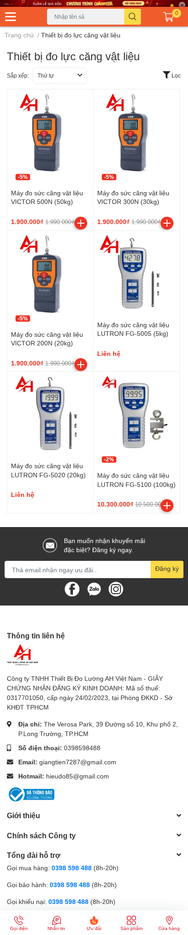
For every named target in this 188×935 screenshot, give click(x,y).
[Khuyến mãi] (94, 3)
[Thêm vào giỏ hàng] (80, 223)
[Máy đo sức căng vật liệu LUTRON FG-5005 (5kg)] (136, 274)
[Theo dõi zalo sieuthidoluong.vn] (94, 588)
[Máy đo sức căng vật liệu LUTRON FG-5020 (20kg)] (50, 415)
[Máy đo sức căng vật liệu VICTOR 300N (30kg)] (136, 132)
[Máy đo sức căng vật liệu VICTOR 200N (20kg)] (50, 274)
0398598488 (82, 748)
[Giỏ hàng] (168, 16)
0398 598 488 (73, 868)
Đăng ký (167, 568)
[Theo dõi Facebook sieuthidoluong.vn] (72, 588)
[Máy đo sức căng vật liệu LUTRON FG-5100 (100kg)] (136, 415)
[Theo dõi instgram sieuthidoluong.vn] (116, 588)
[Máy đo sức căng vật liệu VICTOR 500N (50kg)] (50, 132)
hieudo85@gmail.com (77, 776)
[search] (132, 17)
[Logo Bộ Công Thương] (30, 794)
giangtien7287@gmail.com (77, 762)
